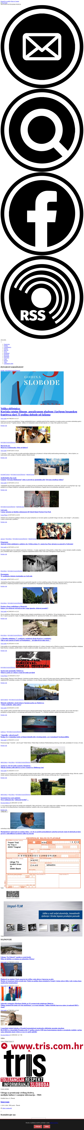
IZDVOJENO (4, 699)
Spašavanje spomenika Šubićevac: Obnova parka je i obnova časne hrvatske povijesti (18, 671)
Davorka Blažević (5, 803)
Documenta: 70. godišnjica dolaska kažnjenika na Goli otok (16, 575)
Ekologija (6, 354)
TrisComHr (4, 418)
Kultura (6, 348)
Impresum (5, 1102)
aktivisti (3, 539)
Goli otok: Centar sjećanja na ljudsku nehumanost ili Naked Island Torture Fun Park (26, 511)
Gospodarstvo (7, 347)
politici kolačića (54, 1122)
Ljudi (5, 359)
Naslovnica (7, 344)
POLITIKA (9, 539)
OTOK (2, 370)
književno (3, 732)
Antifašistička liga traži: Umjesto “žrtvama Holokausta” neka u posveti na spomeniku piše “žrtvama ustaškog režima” (32, 479)
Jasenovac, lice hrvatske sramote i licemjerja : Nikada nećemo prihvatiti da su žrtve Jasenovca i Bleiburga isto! (22, 766)
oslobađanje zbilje (8, 363)
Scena (5, 351)
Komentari (6, 353)
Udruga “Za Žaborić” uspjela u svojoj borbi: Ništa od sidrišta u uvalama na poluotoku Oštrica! (17, 958)
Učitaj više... (4, 811)
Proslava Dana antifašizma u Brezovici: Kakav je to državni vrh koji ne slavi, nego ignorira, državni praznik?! (24, 607)
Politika (6, 345)
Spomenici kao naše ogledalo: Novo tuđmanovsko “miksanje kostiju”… (15, 799)
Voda (5, 362)
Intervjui (6, 350)
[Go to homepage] (42, 1068)
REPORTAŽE (20, 507)
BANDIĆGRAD (5, 474)
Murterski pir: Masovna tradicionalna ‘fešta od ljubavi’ (14, 446)
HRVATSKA (4, 762)
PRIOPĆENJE (30, 474)
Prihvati (38, 1126)
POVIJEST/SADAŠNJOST (12, 370)
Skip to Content (15, 1)
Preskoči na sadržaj (6, 1)
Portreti (6, 360)
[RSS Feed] (42, 338)
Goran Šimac (4, 515)
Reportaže (6, 356)
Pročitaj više (4, 425)
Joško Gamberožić (7, 1108)
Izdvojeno (6, 357)
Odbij (46, 1126)
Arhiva (2, 1041)
